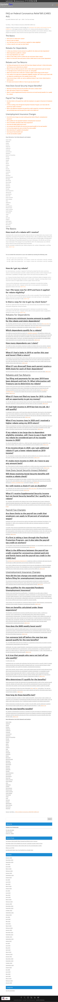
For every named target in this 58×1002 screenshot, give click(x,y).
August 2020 (9, 967)
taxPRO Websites (40, 1000)
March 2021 (8, 952)
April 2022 (8, 923)
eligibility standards (32, 333)
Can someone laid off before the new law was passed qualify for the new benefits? (27, 126)
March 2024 (8, 886)
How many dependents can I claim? (15, 54)
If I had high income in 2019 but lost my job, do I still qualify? (22, 70)
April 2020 (8, 976)
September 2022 (10, 912)
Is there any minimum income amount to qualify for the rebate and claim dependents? (28, 51)
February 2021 (9, 954)
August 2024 (9, 877)
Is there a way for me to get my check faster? (18, 44)
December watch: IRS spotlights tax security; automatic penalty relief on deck (24, 843)
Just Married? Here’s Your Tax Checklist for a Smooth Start (19, 850)
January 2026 (9, 857)
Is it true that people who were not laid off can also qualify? (21, 128)
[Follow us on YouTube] (36, 1)
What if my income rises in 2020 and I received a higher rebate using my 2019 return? (27, 72)
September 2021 (10, 939)
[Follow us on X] (27, 1)
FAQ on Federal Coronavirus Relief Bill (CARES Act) (27, 812)
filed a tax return (33, 488)
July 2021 (8, 943)
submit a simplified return (17, 482)
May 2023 (8, 895)
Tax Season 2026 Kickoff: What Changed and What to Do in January (21, 841)
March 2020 (8, 978)
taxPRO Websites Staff (12, 19)
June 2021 (8, 945)
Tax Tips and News (29, 19)
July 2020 (8, 969)
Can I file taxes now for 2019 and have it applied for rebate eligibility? (24, 42)
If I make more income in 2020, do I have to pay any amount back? (23, 82)
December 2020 (9, 958)
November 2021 (9, 934)
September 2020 (10, 965)
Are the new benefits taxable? (14, 133)
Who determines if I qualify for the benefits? (18, 130)
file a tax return (45, 323)
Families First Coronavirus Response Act (17, 561)
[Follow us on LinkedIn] (34, 1)
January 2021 (9, 956)
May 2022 (8, 921)
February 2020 (9, 980)
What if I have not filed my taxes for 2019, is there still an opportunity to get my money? (28, 69)
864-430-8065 (11, 830)
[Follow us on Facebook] (25, 1)
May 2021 (8, 947)
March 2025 (8, 868)
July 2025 (8, 864)
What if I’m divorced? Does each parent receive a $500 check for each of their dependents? (29, 58)
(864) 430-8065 (10, 1)
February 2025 (9, 871)
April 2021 (8, 950)
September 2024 (10, 875)
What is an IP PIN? (10, 848)
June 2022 (8, 919)
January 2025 (9, 873)
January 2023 (9, 904)
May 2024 (8, 884)
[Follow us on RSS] (32, 1)
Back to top (11, 247)
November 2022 (9, 908)
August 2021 (9, 941)
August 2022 (9, 915)
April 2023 (8, 897)
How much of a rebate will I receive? (16, 38)
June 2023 (8, 893)
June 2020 (8, 972)
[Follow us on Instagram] (29, 1)
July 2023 (8, 890)
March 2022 (8, 926)
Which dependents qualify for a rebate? (16, 53)
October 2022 (9, 910)
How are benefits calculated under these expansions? (20, 122)
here (32, 688)
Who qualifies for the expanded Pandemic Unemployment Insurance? (24, 120)
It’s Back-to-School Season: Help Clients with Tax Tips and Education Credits (24, 845)
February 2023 (9, 901)
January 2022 (9, 930)
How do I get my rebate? (13, 40)
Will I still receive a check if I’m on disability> (18, 90)
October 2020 (9, 963)
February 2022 (9, 928)
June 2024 (8, 882)
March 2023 (8, 899)
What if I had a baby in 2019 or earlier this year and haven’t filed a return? (25, 56)
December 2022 (9, 906)
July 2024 (8, 879)
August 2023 (9, 888)
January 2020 (9, 983)
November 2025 (9, 862)
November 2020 (9, 961)
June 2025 (8, 866)
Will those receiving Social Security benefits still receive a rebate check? (24, 88)
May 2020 (8, 974)
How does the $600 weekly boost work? (16, 124)
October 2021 (9, 937)
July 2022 (8, 917)
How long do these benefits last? (15, 132)
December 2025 (9, 860)
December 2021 (9, 932)
